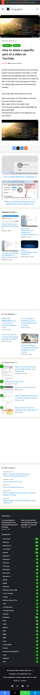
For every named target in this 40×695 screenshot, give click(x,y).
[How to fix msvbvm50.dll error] (7, 389)
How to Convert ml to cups (14, 382)
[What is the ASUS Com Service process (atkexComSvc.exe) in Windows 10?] (7, 372)
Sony (4, 641)
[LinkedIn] (22, 148)
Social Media (7, 644)
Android (6, 586)
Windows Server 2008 (10, 590)
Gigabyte (6, 658)
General (5, 552)
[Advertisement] (20, 287)
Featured (6, 563)
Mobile (5, 580)
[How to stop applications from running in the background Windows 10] (29, 221)
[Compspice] (13, 9)
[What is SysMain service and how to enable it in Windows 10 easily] (7, 400)
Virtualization (7, 607)
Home (6, 41)
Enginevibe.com (25, 674)
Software (6, 566)
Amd (4, 624)
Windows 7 (6, 556)
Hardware (6, 617)
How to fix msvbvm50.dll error (25, 387)
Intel (4, 621)
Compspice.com (14, 674)
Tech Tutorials (8, 593)
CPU (4, 631)
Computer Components (11, 651)
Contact (23, 680)
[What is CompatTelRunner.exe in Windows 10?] (29, 244)
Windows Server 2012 (10, 600)
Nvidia (5, 627)
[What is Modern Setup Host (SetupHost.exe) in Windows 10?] (7, 411)
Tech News (6, 549)
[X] (18, 148)
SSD (4, 661)
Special (5, 648)
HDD (4, 638)
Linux (4, 655)
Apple (5, 583)
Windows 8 (6, 559)
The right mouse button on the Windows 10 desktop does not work (10, 255)
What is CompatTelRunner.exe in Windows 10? (29, 252)
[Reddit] (26, 148)
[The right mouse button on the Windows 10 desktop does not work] (10, 245)
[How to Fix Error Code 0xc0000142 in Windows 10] (10, 218)
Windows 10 (12, 41)
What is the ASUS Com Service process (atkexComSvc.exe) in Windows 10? (25, 369)
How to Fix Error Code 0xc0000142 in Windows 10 (10, 226)
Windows (17, 45)
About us (17, 680)
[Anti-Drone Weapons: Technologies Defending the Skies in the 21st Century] (29, 338)
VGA (4, 603)
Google (5, 597)
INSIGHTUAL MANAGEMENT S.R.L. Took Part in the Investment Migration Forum (9, 323)
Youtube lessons (8, 610)
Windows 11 (7, 576)
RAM (4, 634)
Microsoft (6, 573)
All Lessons (6, 539)
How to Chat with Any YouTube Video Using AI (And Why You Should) (10, 337)
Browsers (6, 569)
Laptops (5, 614)
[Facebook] (14, 148)
